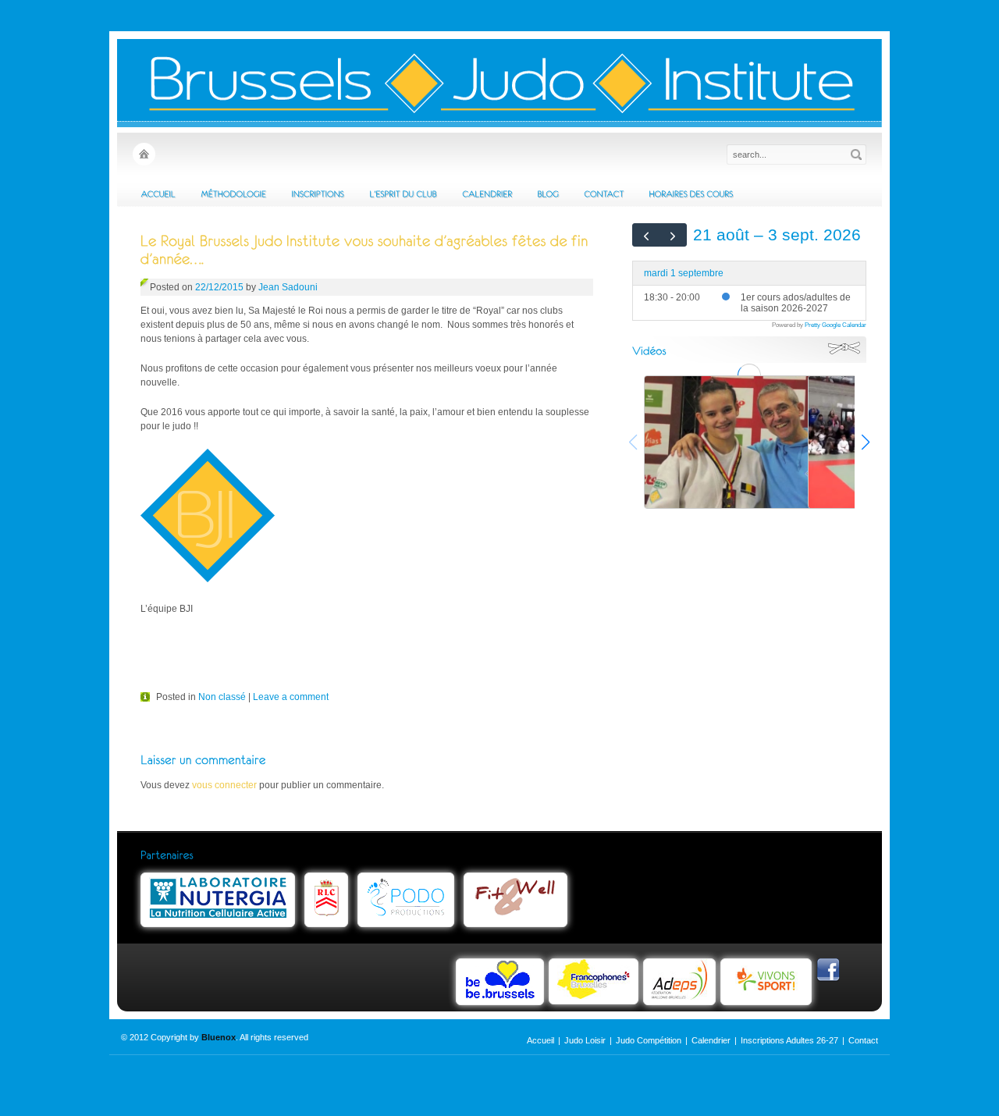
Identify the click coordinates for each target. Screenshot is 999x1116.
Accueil (540, 1040)
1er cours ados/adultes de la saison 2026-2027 (796, 303)
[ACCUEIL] (158, 193)
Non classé (222, 696)
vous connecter (224, 785)
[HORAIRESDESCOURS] (691, 193)
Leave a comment (291, 696)
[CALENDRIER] (487, 193)
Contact (863, 1040)
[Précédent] (646, 235)
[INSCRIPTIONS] (317, 193)
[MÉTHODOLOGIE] (233, 193)
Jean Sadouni (288, 287)
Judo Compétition (648, 1040)
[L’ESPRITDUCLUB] (403, 193)
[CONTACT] (604, 193)
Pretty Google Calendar (835, 325)
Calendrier (711, 1040)
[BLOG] (548, 193)
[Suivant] (673, 235)
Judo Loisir (585, 1040)
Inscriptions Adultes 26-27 (789, 1040)
